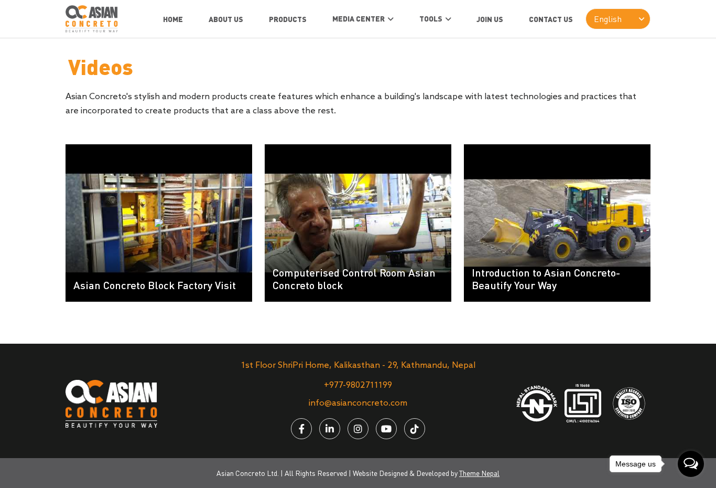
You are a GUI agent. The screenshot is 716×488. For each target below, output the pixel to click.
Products (288, 19)
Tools (430, 18)
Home (173, 19)
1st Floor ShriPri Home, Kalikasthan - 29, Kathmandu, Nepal (358, 365)
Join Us (489, 19)
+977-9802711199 (358, 385)
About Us (226, 19)
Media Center (358, 18)
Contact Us (551, 19)
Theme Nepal (479, 473)
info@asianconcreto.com (358, 403)
